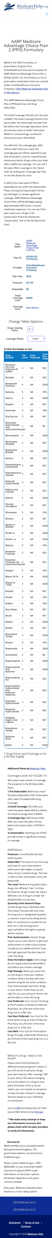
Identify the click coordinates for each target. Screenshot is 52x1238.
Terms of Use (32, 1222)
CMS (18, 1108)
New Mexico (32, 307)
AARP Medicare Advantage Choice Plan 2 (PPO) (32, 246)
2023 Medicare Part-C (24, 1202)
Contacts (26, 1226)
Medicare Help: (38, 768)
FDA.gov (38, 1112)
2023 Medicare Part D (24, 1209)
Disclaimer (15, 1222)
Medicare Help (35, 1234)
